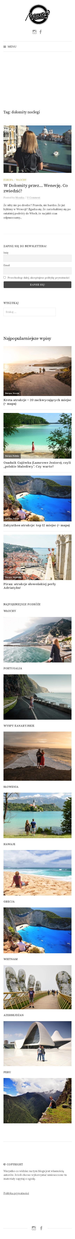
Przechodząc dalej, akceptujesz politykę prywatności (38, 277)
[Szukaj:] (69, 46)
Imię (6, 252)
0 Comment (33, 197)
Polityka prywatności (16, 1193)
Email (6, 265)
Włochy (21, 179)
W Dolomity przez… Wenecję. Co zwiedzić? (35, 188)
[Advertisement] (37, 79)
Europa (8, 179)
